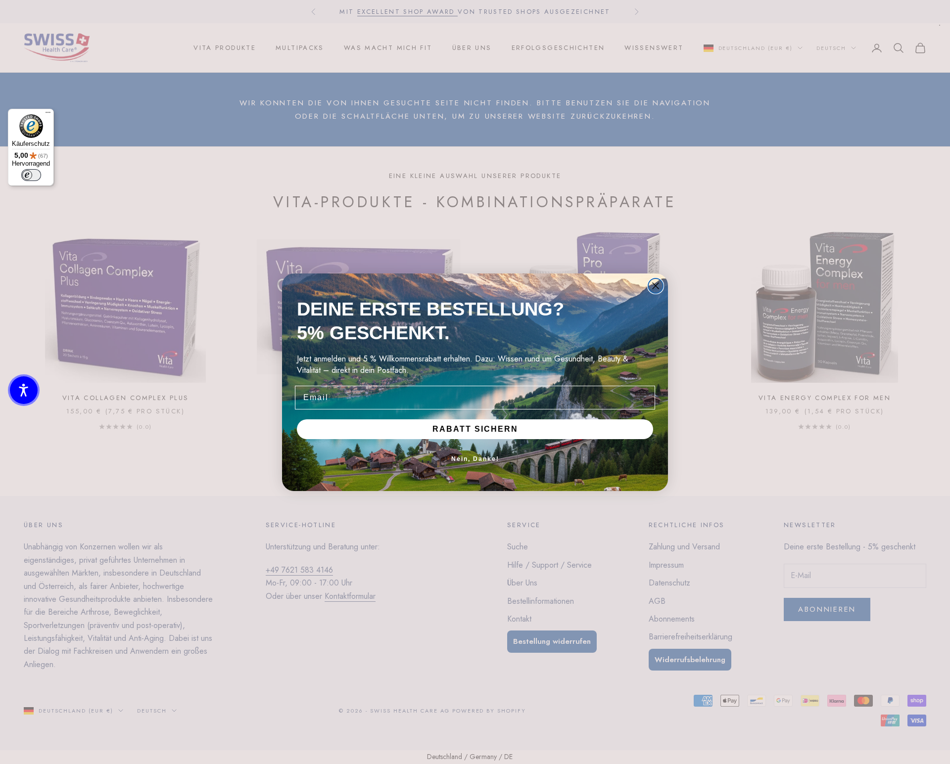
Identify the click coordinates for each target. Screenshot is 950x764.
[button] (24, 390)
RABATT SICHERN (475, 429)
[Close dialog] (655, 285)
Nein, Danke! (475, 458)
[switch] (31, 175)
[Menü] (48, 115)
